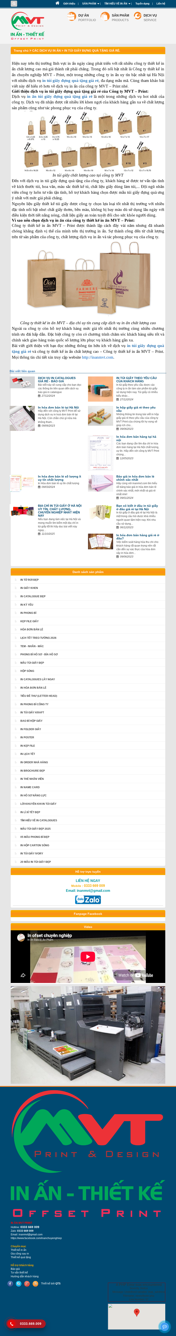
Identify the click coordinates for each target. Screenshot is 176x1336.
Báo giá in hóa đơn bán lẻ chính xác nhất (135, 478)
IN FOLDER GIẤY (30, 729)
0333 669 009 (94, 886)
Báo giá (15, 1268)
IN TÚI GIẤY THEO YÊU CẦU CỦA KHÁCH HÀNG (136, 379)
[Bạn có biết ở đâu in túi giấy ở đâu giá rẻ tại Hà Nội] (100, 512)
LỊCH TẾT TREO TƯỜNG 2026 (38, 637)
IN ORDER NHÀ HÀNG (34, 762)
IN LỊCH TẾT (27, 754)
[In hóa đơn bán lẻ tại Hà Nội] (22, 418)
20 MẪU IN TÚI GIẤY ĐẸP (35, 861)
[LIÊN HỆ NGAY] (88, 899)
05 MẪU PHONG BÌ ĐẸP (34, 836)
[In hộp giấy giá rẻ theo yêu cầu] (100, 415)
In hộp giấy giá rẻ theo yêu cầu (136, 409)
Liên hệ (160, 3)
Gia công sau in (20, 1253)
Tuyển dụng (142, 3)
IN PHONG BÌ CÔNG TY (34, 704)
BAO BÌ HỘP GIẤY (31, 720)
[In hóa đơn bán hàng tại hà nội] (100, 452)
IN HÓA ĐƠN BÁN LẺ (33, 687)
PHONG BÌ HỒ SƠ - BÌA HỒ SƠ (39, 654)
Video (88, 927)
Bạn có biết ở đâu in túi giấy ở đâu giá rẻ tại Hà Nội (137, 507)
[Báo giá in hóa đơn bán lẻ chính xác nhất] (100, 483)
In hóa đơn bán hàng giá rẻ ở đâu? (137, 536)
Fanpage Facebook (88, 913)
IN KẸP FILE (27, 745)
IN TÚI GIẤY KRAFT (32, 712)
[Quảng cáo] (88, 1034)
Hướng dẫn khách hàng (25, 1276)
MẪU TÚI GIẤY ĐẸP (32, 662)
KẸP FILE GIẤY (29, 621)
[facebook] (10, 1283)
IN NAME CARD (30, 787)
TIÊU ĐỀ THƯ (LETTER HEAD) (38, 695)
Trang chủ (21, 50)
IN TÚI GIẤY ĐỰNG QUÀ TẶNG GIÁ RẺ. (91, 50)
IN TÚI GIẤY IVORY (31, 853)
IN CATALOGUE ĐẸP (33, 596)
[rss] (35, 1283)
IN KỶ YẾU (26, 604)
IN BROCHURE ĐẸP (32, 770)
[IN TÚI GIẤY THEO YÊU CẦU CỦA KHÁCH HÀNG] (100, 388)
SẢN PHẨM (89, 3)
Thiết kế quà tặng (21, 1257)
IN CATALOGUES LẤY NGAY (37, 679)
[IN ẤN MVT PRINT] (57, 3)
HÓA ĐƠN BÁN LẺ (31, 629)
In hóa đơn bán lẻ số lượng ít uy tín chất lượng (59, 478)
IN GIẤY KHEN (29, 588)
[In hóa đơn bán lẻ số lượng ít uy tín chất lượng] (22, 483)
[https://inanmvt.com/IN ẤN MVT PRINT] (88, 1153)
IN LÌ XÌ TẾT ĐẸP (30, 812)
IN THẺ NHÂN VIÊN (32, 778)
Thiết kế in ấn (18, 1250)
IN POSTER (27, 737)
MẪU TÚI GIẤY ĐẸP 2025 (35, 828)
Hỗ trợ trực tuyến (88, 871)
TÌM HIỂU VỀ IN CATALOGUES (38, 820)
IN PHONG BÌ (28, 612)
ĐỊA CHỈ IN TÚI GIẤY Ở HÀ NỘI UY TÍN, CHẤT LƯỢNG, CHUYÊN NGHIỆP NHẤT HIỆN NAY (60, 510)
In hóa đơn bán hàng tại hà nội (136, 438)
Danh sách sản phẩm (88, 572)
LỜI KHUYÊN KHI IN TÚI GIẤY (38, 803)
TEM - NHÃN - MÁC (32, 646)
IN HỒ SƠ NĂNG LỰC (33, 795)
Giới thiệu (69, 3)
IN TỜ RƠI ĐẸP (29, 579)
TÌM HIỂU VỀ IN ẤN (115, 3)
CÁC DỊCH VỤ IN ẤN (46, 50)
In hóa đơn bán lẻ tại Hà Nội (58, 407)
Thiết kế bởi (51, 1283)
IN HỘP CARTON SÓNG (34, 845)
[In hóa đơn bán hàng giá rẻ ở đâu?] (100, 541)
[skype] (18, 1283)
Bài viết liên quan (22, 371)
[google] (27, 1283)
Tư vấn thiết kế (19, 1272)
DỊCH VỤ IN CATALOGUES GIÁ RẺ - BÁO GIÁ (57, 379)
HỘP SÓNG (27, 671)
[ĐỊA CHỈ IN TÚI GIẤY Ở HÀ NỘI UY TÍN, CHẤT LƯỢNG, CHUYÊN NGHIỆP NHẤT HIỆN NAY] (22, 509)
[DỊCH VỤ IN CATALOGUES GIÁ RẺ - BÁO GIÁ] (22, 382)
